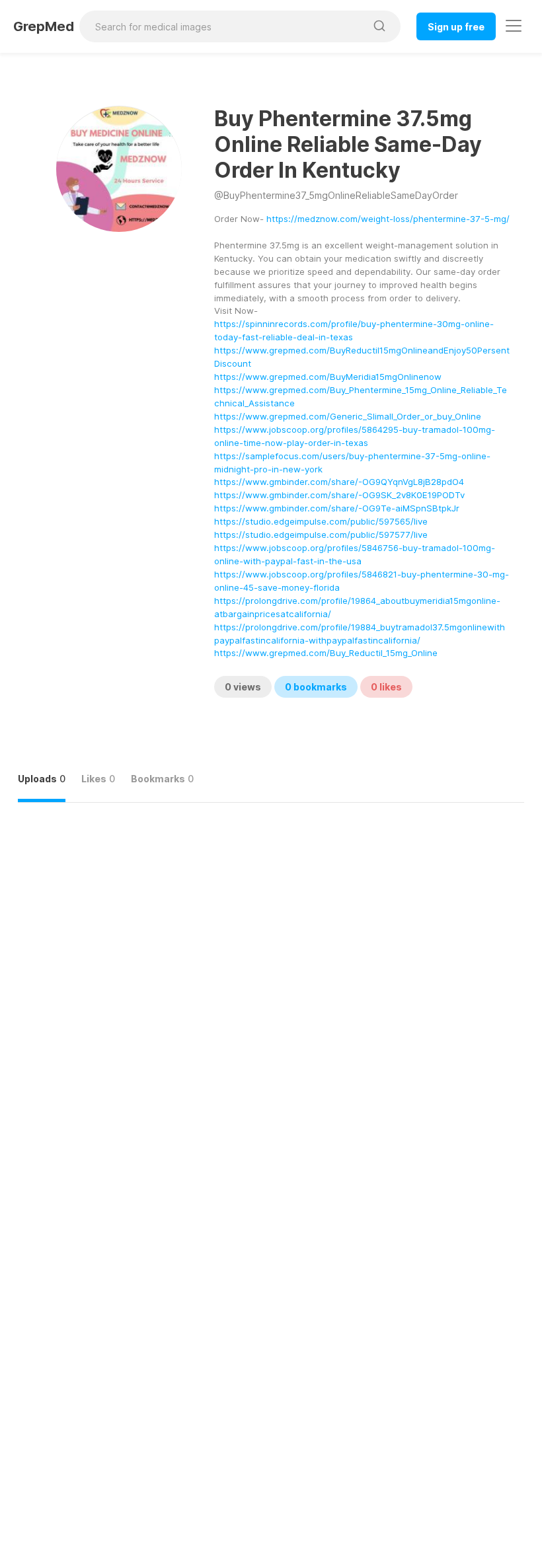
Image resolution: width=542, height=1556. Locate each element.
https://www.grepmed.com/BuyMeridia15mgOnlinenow (328, 376)
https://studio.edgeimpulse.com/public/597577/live (321, 534)
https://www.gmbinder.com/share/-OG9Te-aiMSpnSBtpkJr (336, 508)
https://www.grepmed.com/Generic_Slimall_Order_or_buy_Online (347, 416)
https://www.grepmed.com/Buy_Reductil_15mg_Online (326, 653)
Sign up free (456, 26)
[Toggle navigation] (513, 25)
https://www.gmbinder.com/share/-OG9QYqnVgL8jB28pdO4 (339, 481)
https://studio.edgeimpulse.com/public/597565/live (321, 521)
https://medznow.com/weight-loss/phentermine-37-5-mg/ (388, 218)
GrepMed (43, 26)
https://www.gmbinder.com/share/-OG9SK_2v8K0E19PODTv (339, 495)
